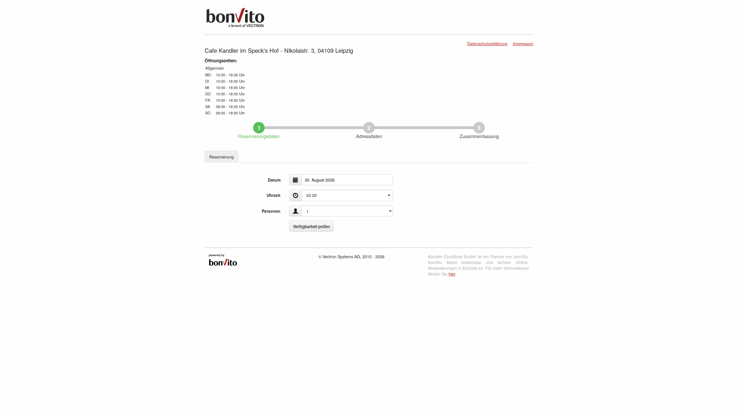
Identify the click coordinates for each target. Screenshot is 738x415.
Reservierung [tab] (221, 157)
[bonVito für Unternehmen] (223, 259)
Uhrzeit (273, 195)
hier (452, 274)
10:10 (311, 195)
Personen (271, 211)
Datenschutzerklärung (487, 43)
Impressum (523, 43)
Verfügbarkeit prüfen (311, 226)
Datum (274, 180)
